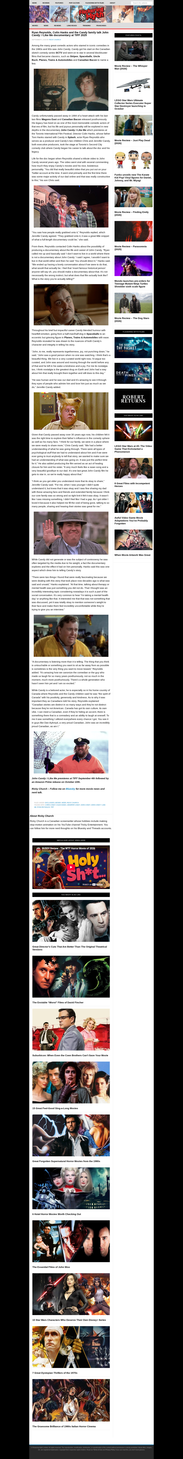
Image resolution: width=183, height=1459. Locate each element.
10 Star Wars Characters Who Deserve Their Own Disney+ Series (69, 1320)
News (64, 803)
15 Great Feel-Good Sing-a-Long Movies (55, 1108)
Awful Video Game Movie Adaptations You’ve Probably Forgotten (131, 520)
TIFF (52, 807)
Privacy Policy (110, 1450)
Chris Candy (50, 805)
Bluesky (70, 789)
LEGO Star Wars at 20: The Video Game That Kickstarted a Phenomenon (133, 449)
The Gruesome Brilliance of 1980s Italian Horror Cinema (64, 1426)
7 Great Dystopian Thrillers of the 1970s (54, 1373)
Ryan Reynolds (43, 807)
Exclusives (50, 803)
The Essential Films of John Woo (51, 1267)
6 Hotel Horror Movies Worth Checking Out (56, 1214)
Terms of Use (97, 1450)
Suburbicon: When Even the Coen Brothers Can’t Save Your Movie (70, 1055)
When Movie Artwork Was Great (132, 555)
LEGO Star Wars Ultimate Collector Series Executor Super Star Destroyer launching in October (133, 104)
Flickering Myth (91, 14)
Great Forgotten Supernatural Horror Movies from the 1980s (66, 1161)
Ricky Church (73, 803)
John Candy (85, 805)
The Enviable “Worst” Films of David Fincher (57, 1002)
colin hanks (61, 805)
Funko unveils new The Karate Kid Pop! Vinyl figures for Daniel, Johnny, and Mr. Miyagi (133, 177)
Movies (58, 803)
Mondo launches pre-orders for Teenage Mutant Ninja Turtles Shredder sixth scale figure (132, 284)
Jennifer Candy (73, 805)
